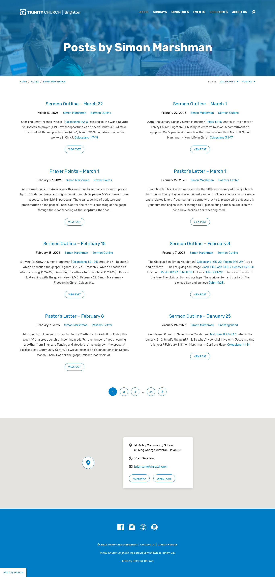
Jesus (143, 12)
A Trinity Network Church (137, 561)
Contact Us (147, 544)
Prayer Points (103, 180)
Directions (164, 478)
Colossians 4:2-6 (76, 122)
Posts (35, 81)
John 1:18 (208, 267)
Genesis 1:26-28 (243, 267)
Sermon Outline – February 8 (200, 243)
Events (199, 12)
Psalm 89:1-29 (233, 262)
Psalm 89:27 (169, 272)
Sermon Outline (101, 113)
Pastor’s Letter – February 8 (74, 316)
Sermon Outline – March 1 (200, 104)
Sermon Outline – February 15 (74, 243)
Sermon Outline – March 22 (74, 104)
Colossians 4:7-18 (86, 137)
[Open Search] (253, 12)
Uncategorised (228, 325)
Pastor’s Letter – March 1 (200, 171)
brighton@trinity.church (150, 466)
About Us (239, 12)
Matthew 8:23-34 (222, 334)
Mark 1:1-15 (214, 122)
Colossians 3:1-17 (221, 137)
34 (151, 391)
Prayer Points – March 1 (74, 171)
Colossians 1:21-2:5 (85, 262)
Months (247, 81)
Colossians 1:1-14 (238, 344)
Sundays (160, 12)
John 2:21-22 (214, 272)
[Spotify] (154, 527)
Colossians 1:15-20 (209, 262)
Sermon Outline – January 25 (200, 316)
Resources (219, 12)
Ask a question (13, 572)
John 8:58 (185, 272)
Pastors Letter (228, 180)
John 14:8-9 (223, 267)
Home (23, 81)
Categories (228, 81)
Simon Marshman (54, 81)
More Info (139, 478)
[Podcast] (143, 527)
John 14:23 (216, 282)
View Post (74, 149)
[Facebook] (120, 527)
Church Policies (168, 544)
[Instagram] (132, 527)
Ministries (180, 12)
